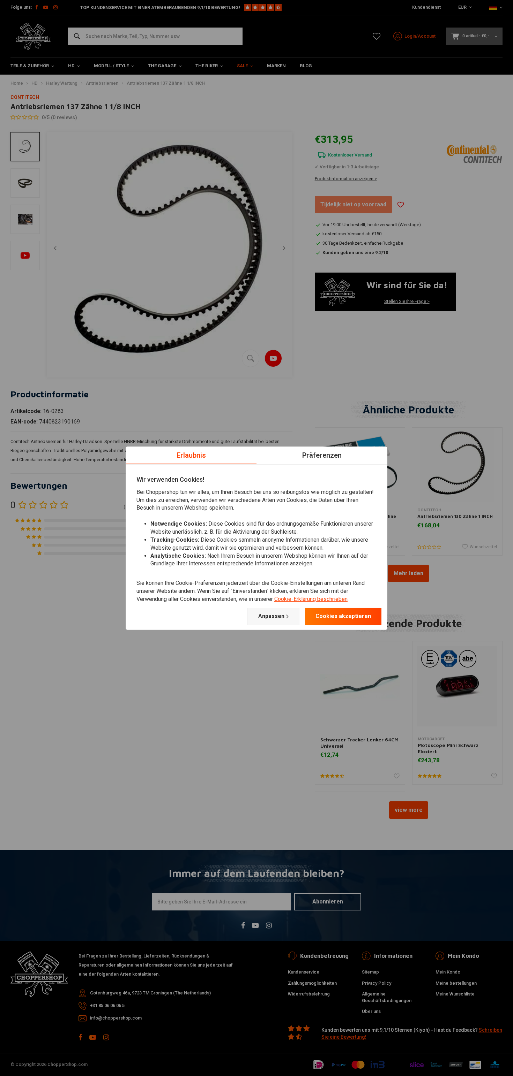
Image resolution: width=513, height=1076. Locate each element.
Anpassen (271, 616)
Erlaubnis (191, 455)
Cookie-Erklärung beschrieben (311, 599)
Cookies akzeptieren (343, 616)
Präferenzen (322, 455)
